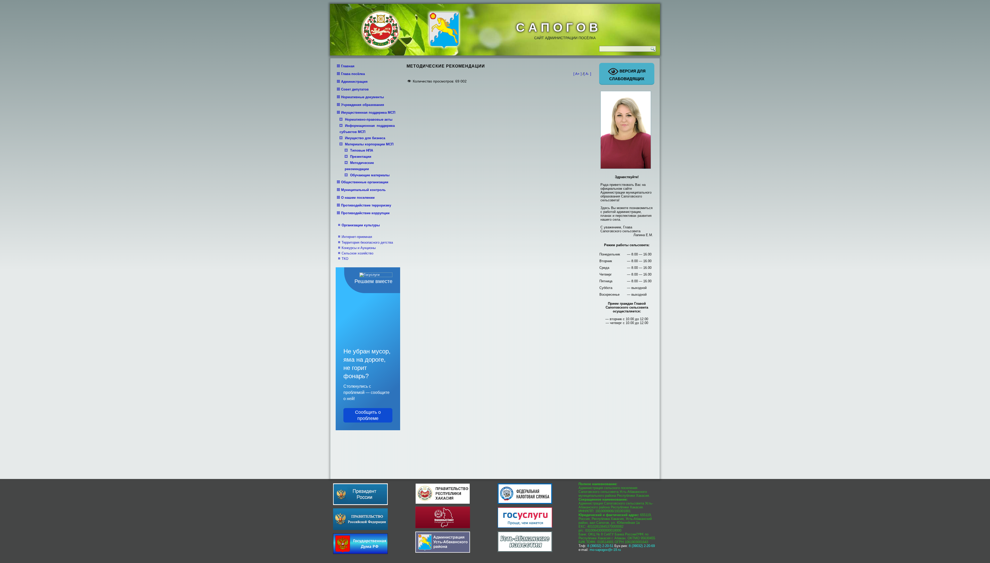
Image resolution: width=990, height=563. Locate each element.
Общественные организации (364, 182)
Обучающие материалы (370, 175)
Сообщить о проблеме (368, 415)
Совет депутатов (355, 89)
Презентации (360, 157)
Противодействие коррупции (365, 213)
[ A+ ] (578, 74)
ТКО (345, 259)
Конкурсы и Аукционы (359, 248)
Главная (347, 66)
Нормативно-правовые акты (368, 119)
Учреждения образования (362, 105)
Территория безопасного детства (367, 242)
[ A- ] (587, 74)
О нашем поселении (358, 198)
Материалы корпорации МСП (369, 144)
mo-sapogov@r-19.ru (605, 550)
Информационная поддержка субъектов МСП (367, 129)
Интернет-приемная (357, 237)
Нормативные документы (362, 97)
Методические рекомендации (359, 166)
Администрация (354, 82)
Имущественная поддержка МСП (368, 112)
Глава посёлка (353, 74)
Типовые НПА (361, 150)
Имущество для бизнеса (365, 138)
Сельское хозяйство (357, 253)
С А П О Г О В (557, 27)
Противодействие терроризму (366, 205)
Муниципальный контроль (363, 190)
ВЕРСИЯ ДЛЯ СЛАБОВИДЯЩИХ (627, 75)
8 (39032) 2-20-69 (642, 546)
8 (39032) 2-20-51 (600, 546)
